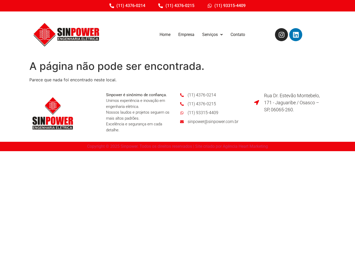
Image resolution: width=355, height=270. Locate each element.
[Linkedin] (295, 34)
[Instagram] (281, 34)
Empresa (186, 34)
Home (165, 34)
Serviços (210, 34)
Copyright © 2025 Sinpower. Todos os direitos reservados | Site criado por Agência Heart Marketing (177, 146)
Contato (238, 34)
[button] (212, 35)
